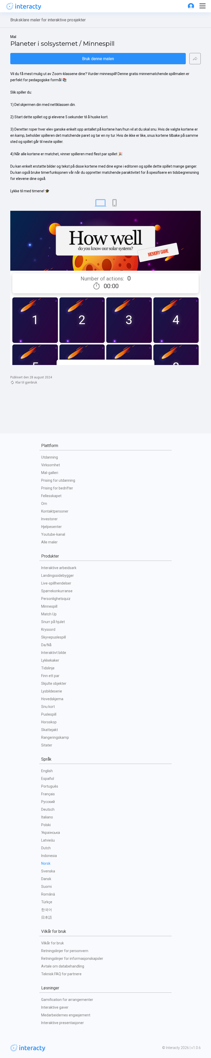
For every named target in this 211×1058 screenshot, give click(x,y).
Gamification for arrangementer (67, 1000)
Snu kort (48, 707)
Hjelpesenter (51, 527)
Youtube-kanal (53, 534)
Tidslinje (48, 668)
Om (44, 503)
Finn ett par (50, 676)
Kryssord (48, 629)
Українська (50, 833)
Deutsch (48, 809)
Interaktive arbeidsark (58, 568)
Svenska (48, 871)
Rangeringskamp (55, 737)
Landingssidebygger (57, 575)
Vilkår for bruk (52, 943)
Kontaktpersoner (54, 511)
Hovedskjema (52, 699)
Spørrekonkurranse (57, 591)
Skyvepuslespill (53, 637)
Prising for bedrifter (57, 488)
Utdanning (49, 457)
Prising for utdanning (58, 480)
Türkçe (46, 902)
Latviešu (48, 840)
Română (48, 894)
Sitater (46, 745)
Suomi (46, 886)
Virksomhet (50, 465)
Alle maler (49, 542)
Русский (48, 802)
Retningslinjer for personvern (64, 951)
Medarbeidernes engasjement (65, 1015)
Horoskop (49, 722)
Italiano (47, 817)
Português (49, 786)
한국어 (46, 910)
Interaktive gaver (54, 1007)
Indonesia (49, 856)
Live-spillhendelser (56, 583)
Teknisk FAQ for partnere (61, 974)
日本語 (46, 917)
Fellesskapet (51, 496)
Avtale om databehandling (62, 966)
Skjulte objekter (53, 683)
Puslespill (48, 714)
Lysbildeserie (51, 691)
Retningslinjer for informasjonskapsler (72, 958)
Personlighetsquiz (56, 599)
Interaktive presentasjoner (62, 1023)
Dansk (46, 879)
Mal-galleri (49, 473)
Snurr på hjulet (53, 622)
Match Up (49, 614)
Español (47, 779)
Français (48, 794)
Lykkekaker (50, 660)
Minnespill (49, 606)
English (47, 771)
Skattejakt (49, 730)
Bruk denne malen (98, 58)
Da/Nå (46, 645)
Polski (46, 825)
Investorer (49, 519)
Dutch (46, 848)
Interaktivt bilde (53, 653)
